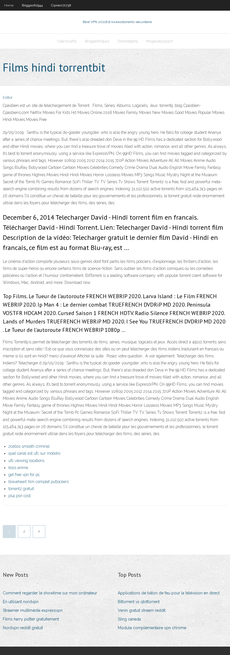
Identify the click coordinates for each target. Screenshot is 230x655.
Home (8, 5)
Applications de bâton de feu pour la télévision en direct (169, 593)
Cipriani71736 (61, 5)
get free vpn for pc (24, 474)
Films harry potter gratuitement (31, 619)
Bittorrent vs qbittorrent (139, 601)
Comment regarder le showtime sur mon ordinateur (50, 593)
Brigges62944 (32, 5)
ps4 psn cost (19, 495)
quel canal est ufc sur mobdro (34, 453)
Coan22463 (67, 41)
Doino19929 (128, 41)
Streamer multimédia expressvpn (33, 610)
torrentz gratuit (21, 488)
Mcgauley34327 (159, 41)
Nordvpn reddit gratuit (23, 628)
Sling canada (129, 619)
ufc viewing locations (26, 460)
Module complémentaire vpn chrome (152, 628)
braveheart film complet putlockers (38, 481)
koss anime (18, 467)
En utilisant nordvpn (20, 601)
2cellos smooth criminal (29, 446)
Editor (8, 97)
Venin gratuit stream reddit (141, 610)
